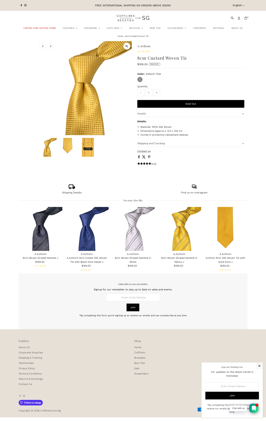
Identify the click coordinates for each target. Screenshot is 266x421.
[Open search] (232, 18)
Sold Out (190, 103)
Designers (91, 28)
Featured (69, 28)
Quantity (142, 86)
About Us (237, 28)
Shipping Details (72, 192)
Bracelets (139, 357)
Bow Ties (155, 28)
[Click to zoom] (126, 46)
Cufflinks (113, 28)
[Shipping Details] (72, 188)
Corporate (199, 28)
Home (120, 36)
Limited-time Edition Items (39, 28)
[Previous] (42, 46)
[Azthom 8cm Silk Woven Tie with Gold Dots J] (225, 229)
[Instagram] (25, 5)
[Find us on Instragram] (194, 188)
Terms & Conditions (30, 373)
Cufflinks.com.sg (50, 410)
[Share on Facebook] (139, 157)
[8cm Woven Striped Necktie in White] (133, 229)
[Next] (50, 46)
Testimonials (26, 363)
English (237, 5)
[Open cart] (245, 18)
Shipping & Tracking (30, 357)
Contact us (144, 151)
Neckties (135, 28)
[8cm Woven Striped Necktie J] (40, 229)
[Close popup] (259, 366)
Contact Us (25, 384)
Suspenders (141, 373)
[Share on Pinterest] (149, 157)
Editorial (218, 28)
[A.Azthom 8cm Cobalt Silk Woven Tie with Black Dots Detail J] (87, 229)
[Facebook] (21, 5)
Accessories (175, 28)
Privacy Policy (27, 368)
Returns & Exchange (31, 378)
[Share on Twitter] (144, 157)
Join (132, 307)
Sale (136, 368)
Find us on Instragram (194, 192)
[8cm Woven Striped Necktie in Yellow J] (179, 229)
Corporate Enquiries (31, 352)
